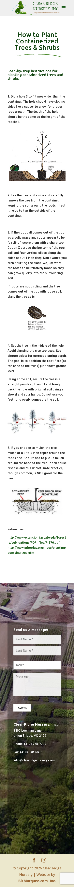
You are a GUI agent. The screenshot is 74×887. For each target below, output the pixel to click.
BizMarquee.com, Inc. (37, 880)
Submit (22, 707)
